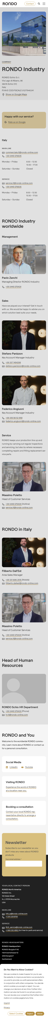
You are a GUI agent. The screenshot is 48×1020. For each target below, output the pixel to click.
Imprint (7, 1003)
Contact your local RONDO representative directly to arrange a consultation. (21, 815)
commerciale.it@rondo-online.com (22, 152)
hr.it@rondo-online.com (17, 715)
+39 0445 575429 (13, 286)
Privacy (7, 1007)
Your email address (13, 859)
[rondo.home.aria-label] (10, 3)
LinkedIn (14, 767)
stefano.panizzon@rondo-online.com (23, 366)
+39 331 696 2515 (14, 580)
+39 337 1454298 (13, 362)
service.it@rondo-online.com (19, 183)
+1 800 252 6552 (12, 930)
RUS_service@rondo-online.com (19, 927)
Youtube (29, 767)
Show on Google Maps (16, 94)
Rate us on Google (16, 122)
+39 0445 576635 (13, 156)
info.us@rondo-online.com (16, 914)
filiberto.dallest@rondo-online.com (22, 583)
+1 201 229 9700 (12, 917)
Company (6, 62)
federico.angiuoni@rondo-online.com (23, 421)
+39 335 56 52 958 (14, 418)
